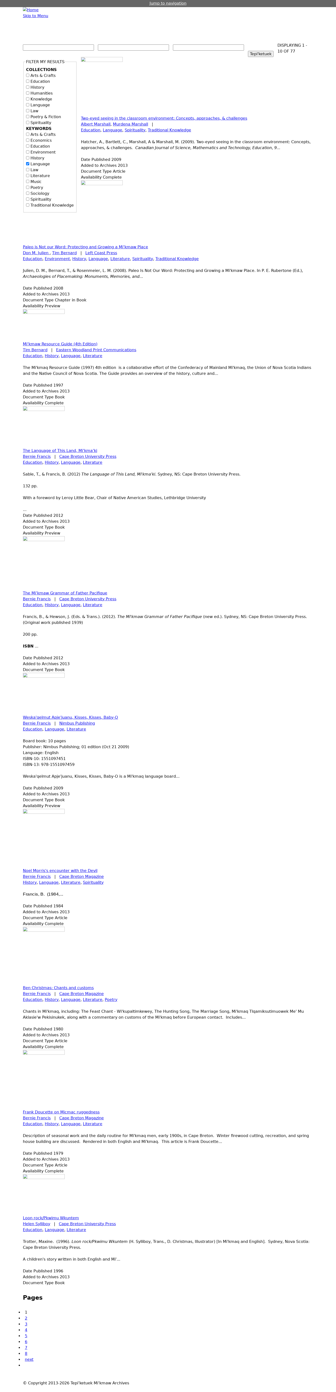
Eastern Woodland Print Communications (96, 350)
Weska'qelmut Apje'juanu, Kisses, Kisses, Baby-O (70, 717)
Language (40, 105)
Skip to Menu (35, 16)
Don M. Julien (36, 253)
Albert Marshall (95, 124)
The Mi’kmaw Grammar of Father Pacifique (65, 593)
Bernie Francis (37, 456)
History (37, 87)
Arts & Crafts (43, 75)
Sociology (40, 193)
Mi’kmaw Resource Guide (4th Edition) (60, 344)
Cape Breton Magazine (81, 876)
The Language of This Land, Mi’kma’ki (60, 450)
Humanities (42, 93)
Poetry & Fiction (46, 116)
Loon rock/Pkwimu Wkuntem (51, 1218)
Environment (43, 152)
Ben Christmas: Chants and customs (58, 987)
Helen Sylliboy (36, 1224)
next (29, 1359)
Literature (40, 175)
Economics (41, 140)
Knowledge (41, 99)
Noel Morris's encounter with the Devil (60, 870)
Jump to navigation (168, 3)
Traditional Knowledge (52, 205)
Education (40, 81)
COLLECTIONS (41, 69)
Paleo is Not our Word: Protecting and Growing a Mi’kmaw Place (85, 247)
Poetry (37, 187)
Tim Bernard (64, 253)
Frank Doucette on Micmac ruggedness (61, 1112)
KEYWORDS (39, 128)
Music (36, 181)
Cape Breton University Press (87, 456)
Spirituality (41, 122)
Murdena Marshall (130, 124)
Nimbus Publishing (77, 723)
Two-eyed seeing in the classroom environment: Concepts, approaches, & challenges (164, 118)
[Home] (31, 10)
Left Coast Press (101, 253)
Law (34, 111)
